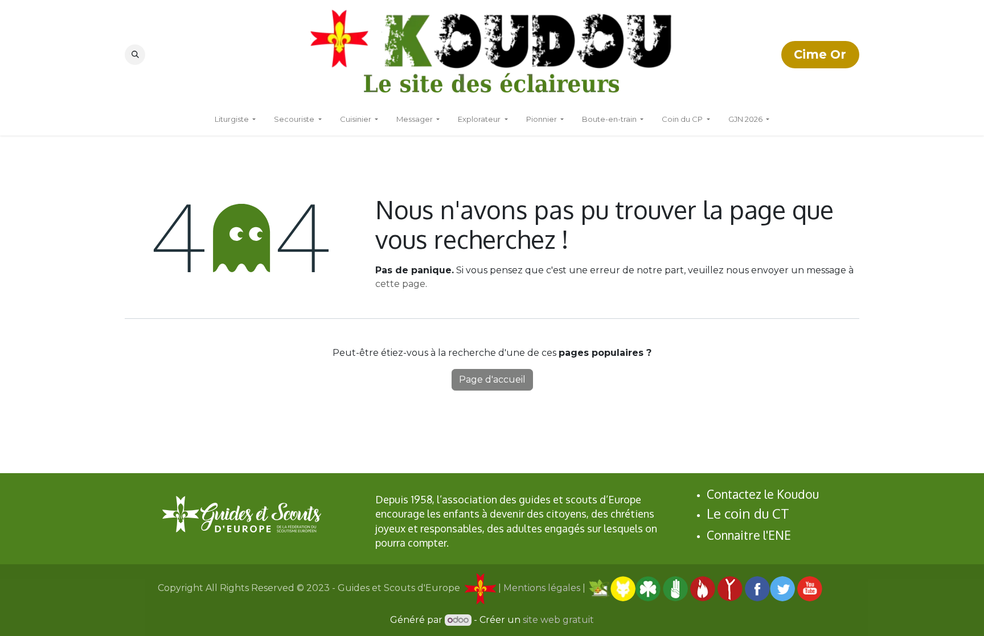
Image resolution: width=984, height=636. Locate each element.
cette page (400, 283)
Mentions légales (541, 587)
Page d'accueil (492, 379)
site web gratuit (558, 619)
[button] (135, 54)
